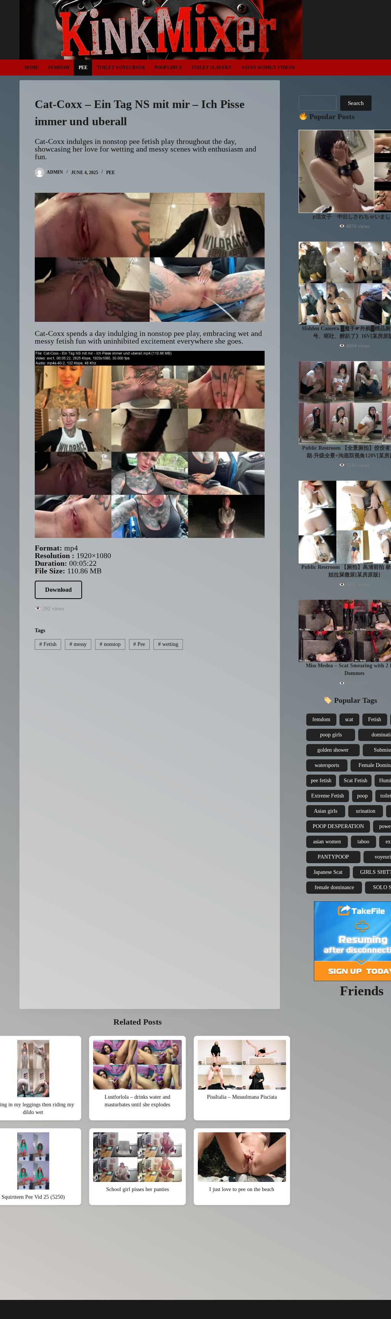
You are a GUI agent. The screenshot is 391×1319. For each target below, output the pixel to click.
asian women (327, 841)
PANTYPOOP (333, 857)
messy (78, 644)
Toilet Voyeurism (121, 67)
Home (31, 67)
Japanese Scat (328, 872)
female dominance (334, 887)
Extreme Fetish (327, 796)
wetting (168, 644)
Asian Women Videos (268, 67)
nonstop (110, 644)
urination (365, 811)
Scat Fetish (355, 780)
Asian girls (325, 811)
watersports (327, 765)
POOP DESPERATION (338, 826)
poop (362, 796)
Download (58, 589)
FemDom (58, 67)
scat (349, 719)
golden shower (333, 750)
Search (356, 103)
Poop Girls (168, 67)
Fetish (48, 644)
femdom (321, 719)
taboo (363, 841)
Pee (83, 67)
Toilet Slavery (211, 67)
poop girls (331, 735)
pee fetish (321, 780)
